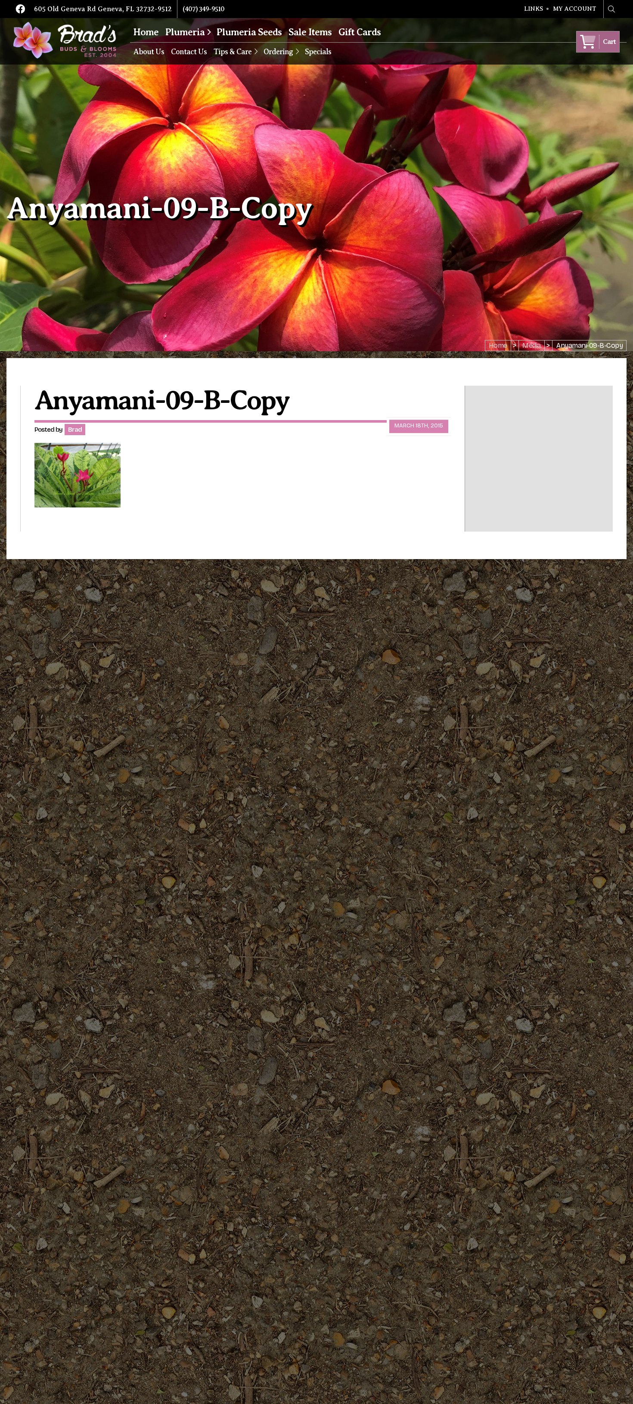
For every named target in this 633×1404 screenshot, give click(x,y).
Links (533, 9)
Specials (318, 51)
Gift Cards (359, 32)
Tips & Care (232, 51)
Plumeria (185, 32)
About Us (148, 51)
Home (145, 32)
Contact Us (189, 51)
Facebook (20, 9)
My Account (574, 9)
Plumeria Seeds (249, 32)
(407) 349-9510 (203, 9)
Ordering (278, 51)
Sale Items (310, 32)
